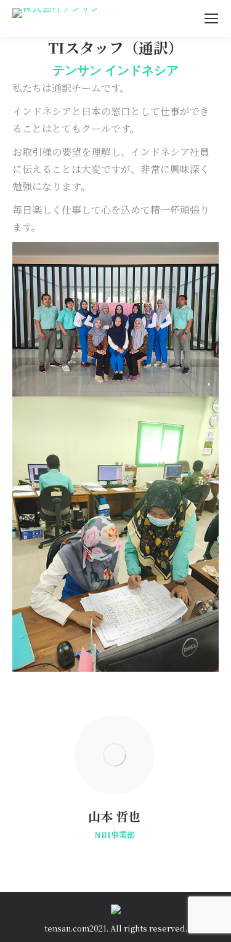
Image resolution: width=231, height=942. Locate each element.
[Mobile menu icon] (211, 18)
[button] (22, 782)
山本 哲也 (114, 816)
